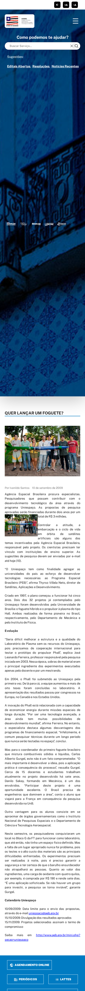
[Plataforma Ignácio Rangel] (23, 224)
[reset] (71, 46)
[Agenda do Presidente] (61, 224)
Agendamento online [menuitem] (31, 965)
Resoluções (40, 66)
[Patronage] (11, 224)
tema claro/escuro (57, 5)
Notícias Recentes (65, 66)
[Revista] (36, 224)
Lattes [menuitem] (65, 979)
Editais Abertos (18, 66)
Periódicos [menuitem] (27, 979)
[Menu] (75, 21)
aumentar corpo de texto (66, 5)
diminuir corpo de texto (75, 5)
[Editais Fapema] (49, 224)
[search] (76, 46)
